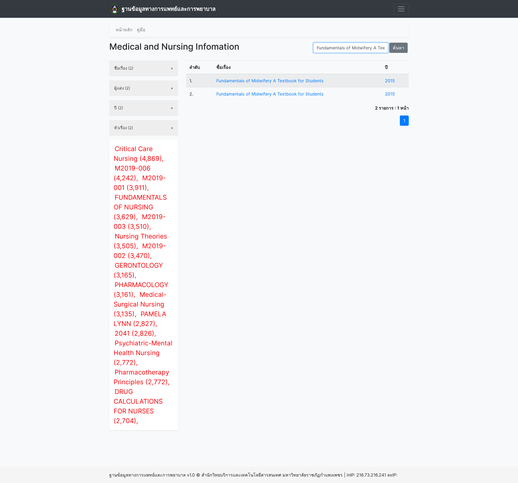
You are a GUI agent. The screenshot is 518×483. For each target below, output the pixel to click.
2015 (390, 80)
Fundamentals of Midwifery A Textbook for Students (269, 80)
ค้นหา (398, 47)
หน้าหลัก (124, 29)
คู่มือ (141, 29)
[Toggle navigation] (401, 9)
